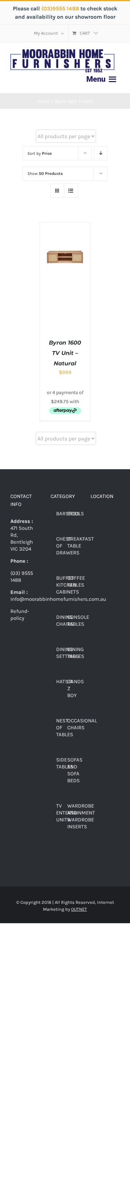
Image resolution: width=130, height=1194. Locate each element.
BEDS (73, 513)
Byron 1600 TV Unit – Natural (65, 353)
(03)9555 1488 (60, 8)
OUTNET (79, 909)
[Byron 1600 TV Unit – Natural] (65, 226)
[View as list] (71, 190)
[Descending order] (100, 153)
